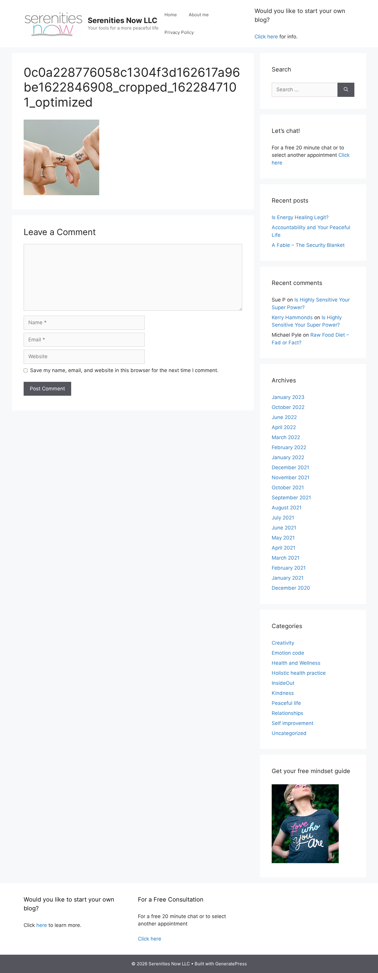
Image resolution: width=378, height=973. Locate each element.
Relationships (287, 713)
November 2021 (290, 477)
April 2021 (283, 548)
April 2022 (284, 427)
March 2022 (286, 437)
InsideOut (283, 683)
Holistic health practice (299, 673)
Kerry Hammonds (292, 317)
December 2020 (291, 588)
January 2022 (288, 457)
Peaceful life (286, 703)
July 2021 (283, 518)
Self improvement (292, 723)
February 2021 (289, 568)
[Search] (346, 90)
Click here (266, 37)
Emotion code (288, 653)
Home (170, 14)
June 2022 (284, 417)
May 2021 (283, 538)
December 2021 (290, 467)
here (41, 925)
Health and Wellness (296, 663)
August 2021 (287, 508)
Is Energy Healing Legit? (300, 217)
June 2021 (284, 528)
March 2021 (285, 558)
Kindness (283, 693)
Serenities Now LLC (122, 20)
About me (199, 14)
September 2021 (291, 498)
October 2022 (288, 407)
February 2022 (289, 447)
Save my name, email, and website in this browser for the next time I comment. (124, 370)
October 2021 (288, 487)
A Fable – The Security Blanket (308, 245)
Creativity (283, 643)
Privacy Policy (179, 32)
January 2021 (288, 578)
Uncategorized (289, 733)
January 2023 (288, 397)
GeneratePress (231, 964)
